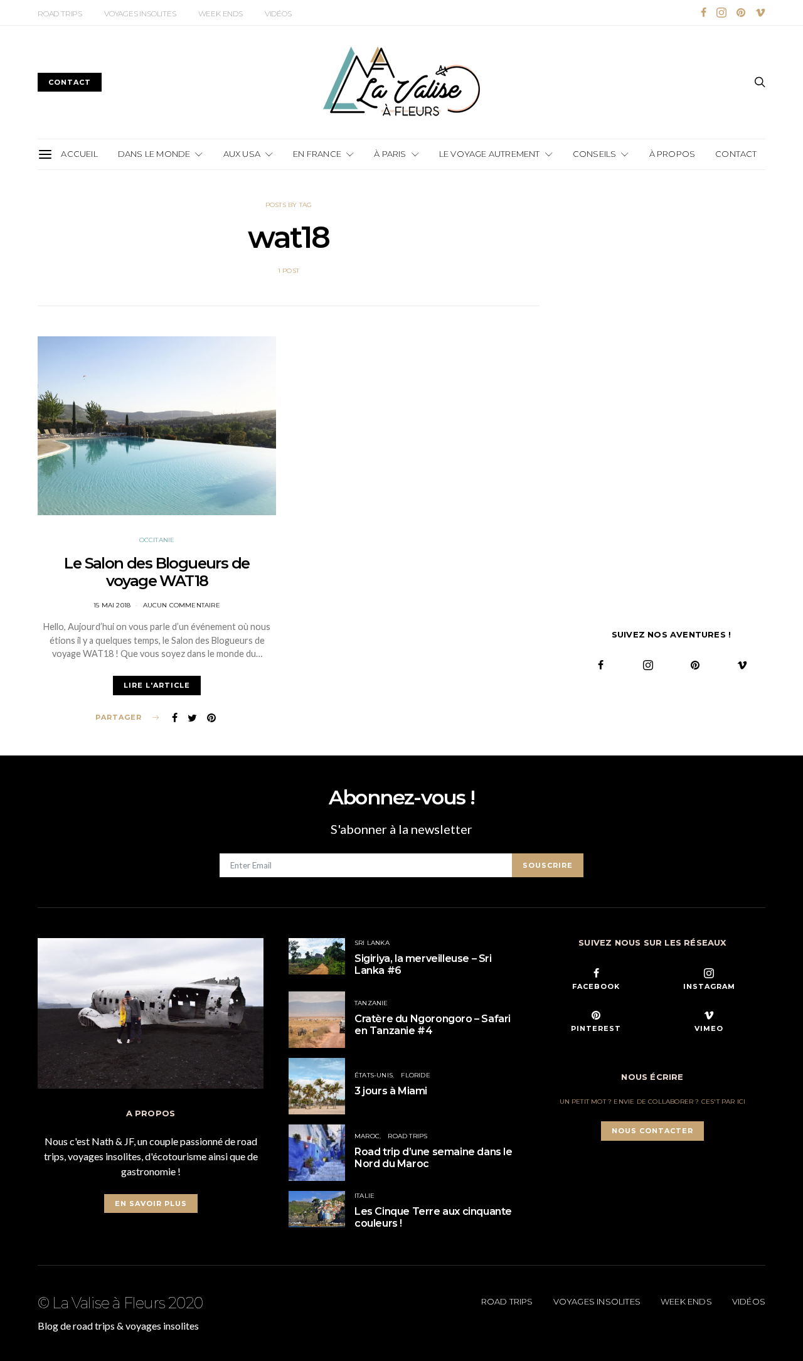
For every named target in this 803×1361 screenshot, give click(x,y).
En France (317, 154)
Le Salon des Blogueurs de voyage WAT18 (156, 572)
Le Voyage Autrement (489, 154)
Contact (736, 154)
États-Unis (373, 1075)
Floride (415, 1075)
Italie (364, 1196)
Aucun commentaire (181, 605)
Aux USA (241, 154)
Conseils (595, 154)
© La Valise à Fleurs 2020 (120, 1303)
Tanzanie (371, 1003)
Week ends (220, 13)
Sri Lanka (372, 943)
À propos (672, 154)
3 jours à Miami (390, 1091)
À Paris (390, 154)
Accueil (79, 154)
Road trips (60, 13)
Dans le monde (154, 154)
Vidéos (278, 13)
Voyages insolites (140, 13)
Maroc (367, 1136)
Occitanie (157, 540)
